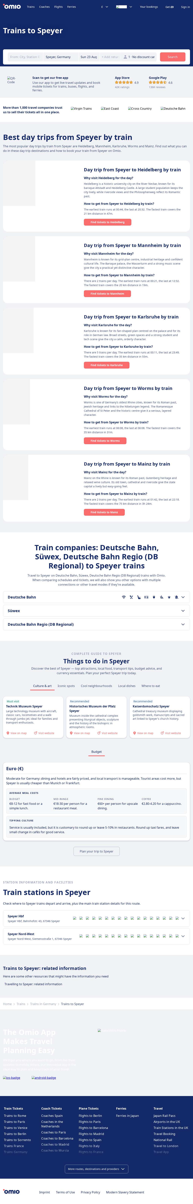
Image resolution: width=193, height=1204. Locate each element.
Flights (58, 7)
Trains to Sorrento (17, 1140)
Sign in (185, 7)
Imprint (44, 1192)
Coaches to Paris (53, 1132)
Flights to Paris (90, 1122)
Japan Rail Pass (165, 1116)
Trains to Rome (15, 1116)
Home (7, 1004)
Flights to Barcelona (93, 1128)
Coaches (44, 7)
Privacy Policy (90, 1192)
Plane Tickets (89, 1108)
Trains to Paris (14, 1122)
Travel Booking (164, 1134)
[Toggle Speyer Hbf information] (183, 918)
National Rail (163, 1140)
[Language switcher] (124, 7)
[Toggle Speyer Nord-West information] (183, 936)
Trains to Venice (16, 1128)
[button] (89, 56)
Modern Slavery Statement (125, 1192)
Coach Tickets (51, 1108)
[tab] (42, 685)
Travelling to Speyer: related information (33, 984)
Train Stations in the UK (171, 1128)
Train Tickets (13, 1108)
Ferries (71, 7)
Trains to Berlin (15, 1134)
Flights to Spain (90, 1140)
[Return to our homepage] (15, 7)
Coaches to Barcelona (57, 1138)
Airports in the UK (167, 1122)
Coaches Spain (52, 1116)
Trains (31, 7)
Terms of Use (65, 1192)
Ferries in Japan (127, 1116)
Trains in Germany (43, 1004)
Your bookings (149, 6)
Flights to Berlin (90, 1116)
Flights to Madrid (91, 1134)
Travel (158, 1108)
